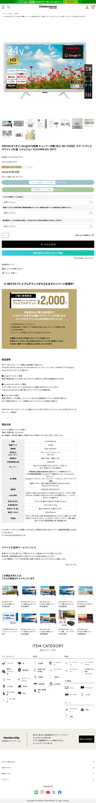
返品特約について (8, 264)
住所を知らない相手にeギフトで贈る (48, 253)
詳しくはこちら (71, 564)
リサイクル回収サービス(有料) (13, 197)
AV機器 (16, 13)
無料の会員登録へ (86, 739)
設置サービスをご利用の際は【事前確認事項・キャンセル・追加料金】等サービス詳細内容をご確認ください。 (38, 207)
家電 (10, 13)
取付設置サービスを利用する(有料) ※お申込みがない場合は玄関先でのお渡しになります (33, 220)
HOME (4, 13)
